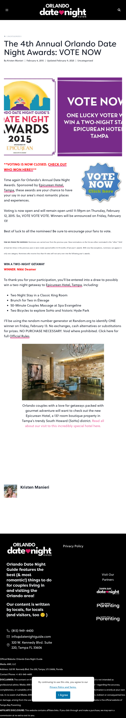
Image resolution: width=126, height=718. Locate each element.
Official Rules (19, 336)
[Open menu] (7, 10)
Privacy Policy (73, 546)
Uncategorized (85, 60)
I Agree (63, 695)
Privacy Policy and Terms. (63, 687)
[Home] (5, 36)
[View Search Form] (119, 10)
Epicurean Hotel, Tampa (64, 284)
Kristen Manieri (15, 60)
